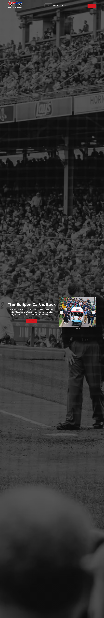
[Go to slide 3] (79, 328)
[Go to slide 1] (76, 328)
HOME (48, 5)
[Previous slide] (61, 312)
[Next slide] (94, 312)
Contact (91, 6)
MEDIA (64, 5)
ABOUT (56, 5)
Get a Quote (31, 320)
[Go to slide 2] (77, 328)
